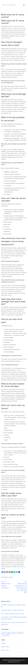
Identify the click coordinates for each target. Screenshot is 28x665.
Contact (3, 643)
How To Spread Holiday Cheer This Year (12, 613)
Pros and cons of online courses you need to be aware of (14, 623)
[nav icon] (23, 5)
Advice (3, 632)
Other (7, 635)
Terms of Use (5, 650)
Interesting (20, 632)
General (11, 577)
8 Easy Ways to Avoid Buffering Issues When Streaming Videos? (13, 618)
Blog (8, 632)
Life (3, 635)
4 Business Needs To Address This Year (12, 610)
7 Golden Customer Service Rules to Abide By (13, 606)
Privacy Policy (5, 646)
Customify (16, 661)
